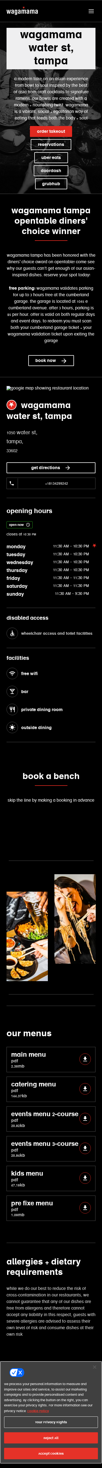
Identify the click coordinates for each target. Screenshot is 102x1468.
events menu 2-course (44, 1119)
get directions (45, 467)
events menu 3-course (44, 1149)
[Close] (95, 1367)
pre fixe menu (32, 1208)
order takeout (51, 131)
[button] (91, 11)
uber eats (51, 157)
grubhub (51, 183)
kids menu (27, 1178)
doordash (51, 170)
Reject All (51, 1438)
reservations (51, 144)
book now (45, 360)
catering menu (33, 1089)
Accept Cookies (51, 1453)
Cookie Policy (38, 1411)
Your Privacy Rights (51, 1422)
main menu (28, 1059)
